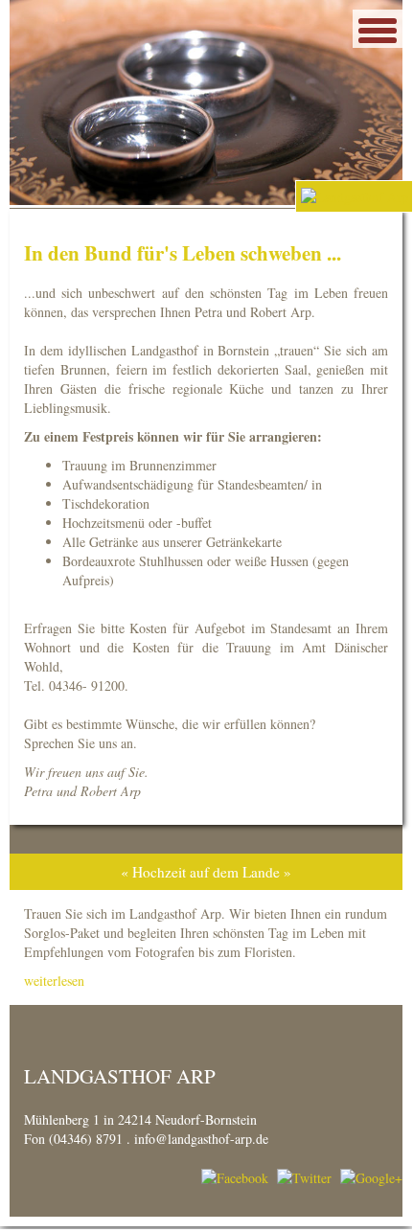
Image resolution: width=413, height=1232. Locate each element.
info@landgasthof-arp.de (201, 1138)
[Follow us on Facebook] (234, 1177)
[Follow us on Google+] (371, 1177)
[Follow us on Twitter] (304, 1177)
